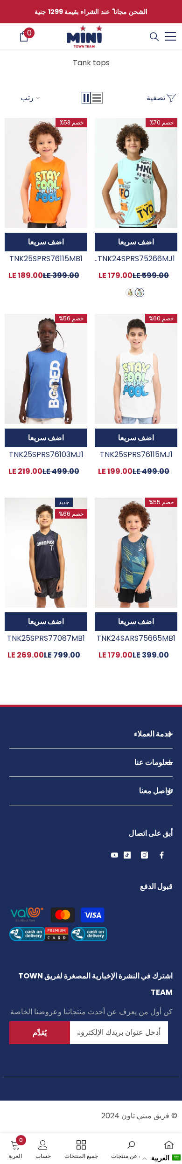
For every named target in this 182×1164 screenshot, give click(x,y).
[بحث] (154, 36)
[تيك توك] (127, 855)
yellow (130, 292)
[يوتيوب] (114, 855)
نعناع (139, 292)
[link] (131, 1148)
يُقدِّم (40, 1032)
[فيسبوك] (161, 855)
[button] (97, 98)
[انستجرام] (144, 855)
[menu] (170, 36)
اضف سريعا (136, 241)
